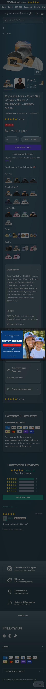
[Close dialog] (2, 332)
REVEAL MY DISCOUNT (12, 344)
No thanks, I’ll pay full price (12, 356)
